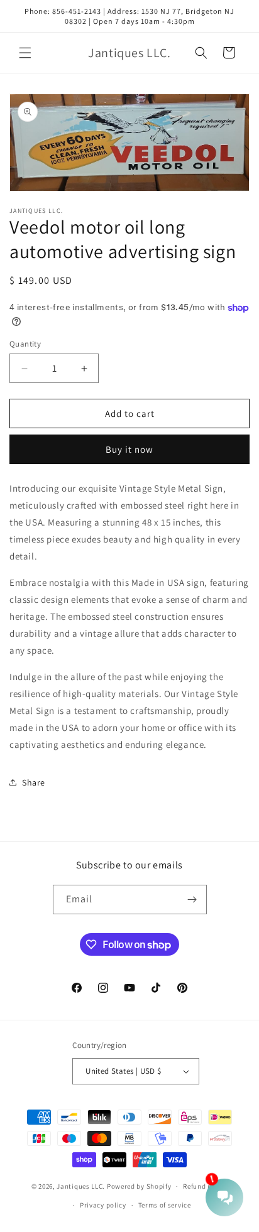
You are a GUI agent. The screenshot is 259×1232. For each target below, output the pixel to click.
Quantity (25, 343)
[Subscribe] (192, 899)
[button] (25, 53)
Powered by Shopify (139, 1186)
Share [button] (33, 782)
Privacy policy (103, 1205)
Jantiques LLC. (81, 1186)
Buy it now (129, 449)
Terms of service (164, 1205)
